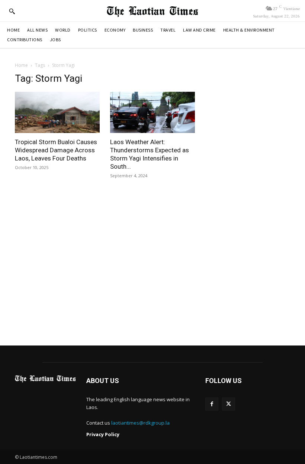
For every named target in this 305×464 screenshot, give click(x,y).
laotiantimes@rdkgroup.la (140, 422)
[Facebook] (211, 404)
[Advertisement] (152, 268)
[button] (12, 11)
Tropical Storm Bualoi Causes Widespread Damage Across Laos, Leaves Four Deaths (56, 150)
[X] (228, 404)
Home (21, 65)
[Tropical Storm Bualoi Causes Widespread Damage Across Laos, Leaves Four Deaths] (57, 112)
